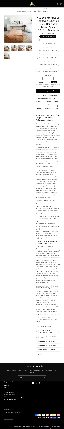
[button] (3, 3)
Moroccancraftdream (18, 426)
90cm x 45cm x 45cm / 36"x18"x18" (48, 47)
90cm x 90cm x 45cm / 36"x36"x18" (48, 57)
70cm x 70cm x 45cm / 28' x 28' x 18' (47, 50)
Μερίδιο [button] (40, 354)
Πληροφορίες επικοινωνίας (54, 428)
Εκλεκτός (6, 385)
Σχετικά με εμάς (8, 390)
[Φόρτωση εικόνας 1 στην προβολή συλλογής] (7, 48)
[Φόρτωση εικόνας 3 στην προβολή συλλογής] (21, 48)
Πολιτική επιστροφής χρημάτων (43, 426)
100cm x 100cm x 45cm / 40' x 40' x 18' (48, 61)
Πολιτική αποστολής (43, 428)
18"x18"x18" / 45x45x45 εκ (48, 36)
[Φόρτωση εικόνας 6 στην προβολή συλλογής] (7, 55)
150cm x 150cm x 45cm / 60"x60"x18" (48, 71)
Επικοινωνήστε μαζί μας (10, 392)
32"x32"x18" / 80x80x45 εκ (48, 54)
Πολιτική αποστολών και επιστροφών (13, 397)
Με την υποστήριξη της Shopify (29, 426)
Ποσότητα (48, 75)
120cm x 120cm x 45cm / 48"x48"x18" (48, 68)
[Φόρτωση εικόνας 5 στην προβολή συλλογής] (29, 48)
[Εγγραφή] (44, 377)
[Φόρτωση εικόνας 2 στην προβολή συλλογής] (14, 48)
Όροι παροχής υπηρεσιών (31, 428)
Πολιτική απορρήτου (9, 394)
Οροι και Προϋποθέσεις (10, 399)
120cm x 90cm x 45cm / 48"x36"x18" (47, 64)
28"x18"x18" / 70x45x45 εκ (48, 40)
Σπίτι (5, 388)
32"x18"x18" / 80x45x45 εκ (48, 43)
